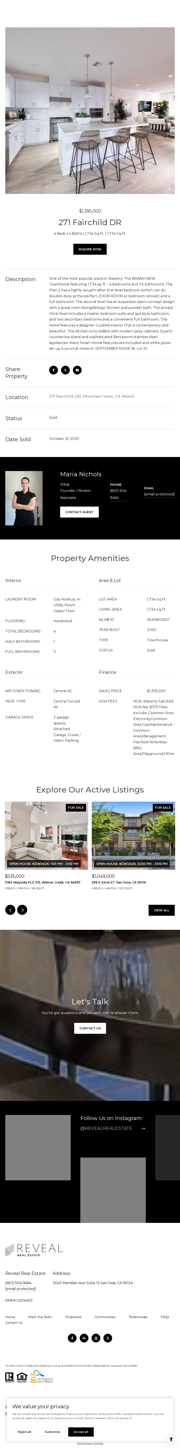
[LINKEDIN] (84, 1338)
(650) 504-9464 (119, 494)
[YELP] (107, 1338)
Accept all (81, 1432)
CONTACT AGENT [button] (79, 512)
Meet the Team (40, 1317)
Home (10, 1317)
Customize (52, 1432)
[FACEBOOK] (72, 1338)
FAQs (165, 1317)
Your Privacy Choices (90, 1443)
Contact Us (13, 1323)
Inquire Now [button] (90, 249)
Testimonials (138, 1317)
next (22, 910)
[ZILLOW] (96, 1338)
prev (10, 910)
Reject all (24, 1432)
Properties (73, 1317)
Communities (105, 1317)
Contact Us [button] (90, 1028)
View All (161, 910)
